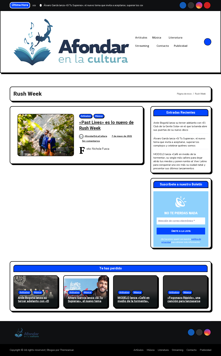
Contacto (163, 46)
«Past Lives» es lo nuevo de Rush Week (106, 125)
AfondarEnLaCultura (96, 136)
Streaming (142, 46)
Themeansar (67, 350)
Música (157, 37)
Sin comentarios (91, 141)
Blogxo (51, 350)
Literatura (176, 37)
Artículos (141, 37)
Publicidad (181, 46)
